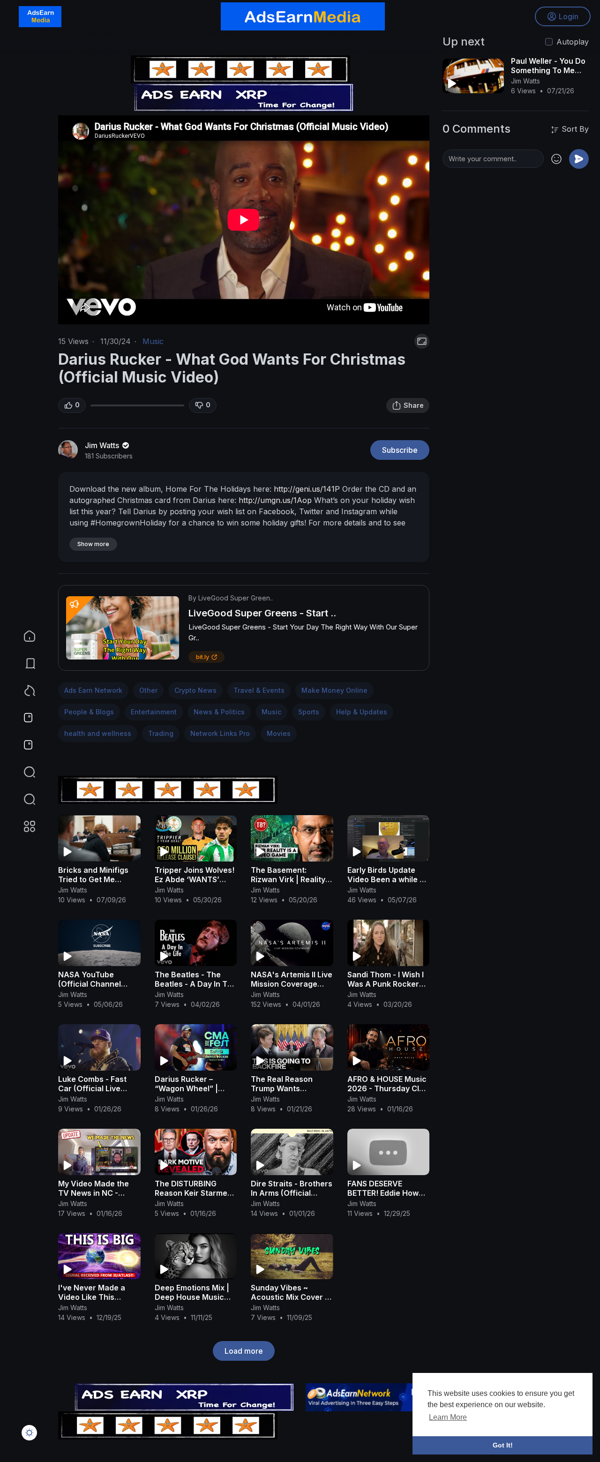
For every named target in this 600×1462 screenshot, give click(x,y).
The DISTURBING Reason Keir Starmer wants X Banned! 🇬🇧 (193, 1193)
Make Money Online (334, 690)
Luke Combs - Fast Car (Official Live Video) (92, 1088)
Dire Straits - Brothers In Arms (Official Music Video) (291, 1193)
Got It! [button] (503, 1445)
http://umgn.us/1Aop (275, 500)
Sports (308, 712)
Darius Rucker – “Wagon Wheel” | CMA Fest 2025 (186, 1088)
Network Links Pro (220, 733)
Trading (160, 733)
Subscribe (400, 450)
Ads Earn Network (93, 690)
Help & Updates (361, 712)
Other (148, 690)
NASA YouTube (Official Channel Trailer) (89, 984)
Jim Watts (103, 445)
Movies (279, 733)
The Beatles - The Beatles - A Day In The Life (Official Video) (196, 984)
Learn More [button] (448, 1417)
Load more (244, 1351)
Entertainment (154, 712)
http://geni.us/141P (307, 489)
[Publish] (579, 159)
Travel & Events (259, 690)
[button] (23, 799)
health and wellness (97, 733)
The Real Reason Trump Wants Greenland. (282, 1088)
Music (153, 341)
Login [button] (568, 16)
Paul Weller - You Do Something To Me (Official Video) (548, 70)
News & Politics (219, 712)
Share (414, 405)
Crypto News (195, 690)
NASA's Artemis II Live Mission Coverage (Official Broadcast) (291, 984)
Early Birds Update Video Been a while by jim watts (387, 879)
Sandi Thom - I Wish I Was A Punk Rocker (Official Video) (385, 984)
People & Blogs (89, 712)
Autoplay (572, 41)
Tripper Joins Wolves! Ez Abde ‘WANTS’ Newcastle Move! (194, 879)
